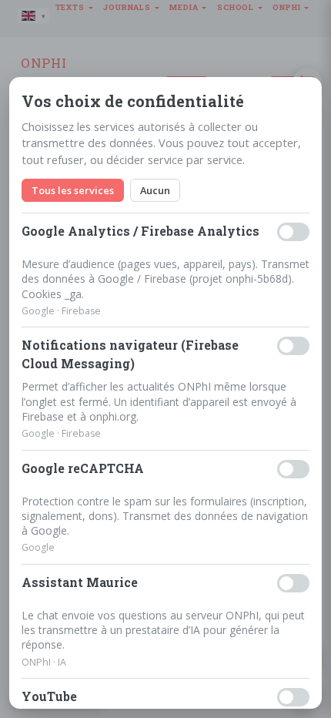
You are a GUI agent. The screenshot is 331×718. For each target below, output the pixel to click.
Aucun (155, 190)
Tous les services (73, 190)
